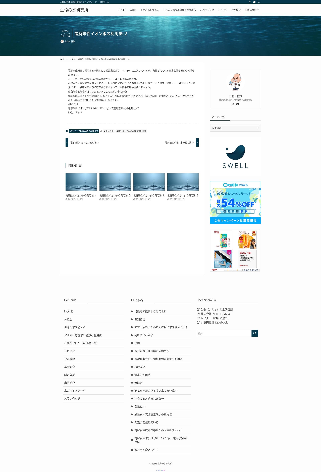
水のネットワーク (75, 390)
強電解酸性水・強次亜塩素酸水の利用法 (158, 359)
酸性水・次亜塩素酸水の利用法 (84, 131)
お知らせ (139, 319)
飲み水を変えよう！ (146, 450)
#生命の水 (109, 131)
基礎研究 (69, 367)
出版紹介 (69, 383)
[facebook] (250, 2)
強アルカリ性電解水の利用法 (151, 351)
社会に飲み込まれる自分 (149, 398)
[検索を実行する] (254, 333)
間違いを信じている (146, 422)
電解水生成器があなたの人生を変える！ (158, 430)
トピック (69, 351)
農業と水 (139, 406)
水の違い (139, 367)
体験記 (68, 319)
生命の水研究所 (74, 10)
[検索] (258, 2)
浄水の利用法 (142, 375)
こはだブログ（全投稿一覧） (81, 343)
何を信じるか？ (143, 335)
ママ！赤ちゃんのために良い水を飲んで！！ (161, 327)
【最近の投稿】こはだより (150, 311)
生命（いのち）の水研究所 (216, 309)
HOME (68, 311)
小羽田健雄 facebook (214, 322)
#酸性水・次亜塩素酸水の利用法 (131, 131)
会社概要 (69, 359)
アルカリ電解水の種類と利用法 (83, 335)
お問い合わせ (72, 398)
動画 (137, 343)
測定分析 (69, 375)
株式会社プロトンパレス (215, 314)
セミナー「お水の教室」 (215, 318)
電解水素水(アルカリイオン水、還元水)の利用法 (161, 440)
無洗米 (138, 383)
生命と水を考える (75, 327)
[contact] (254, 2)
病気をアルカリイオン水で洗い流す (155, 390)
